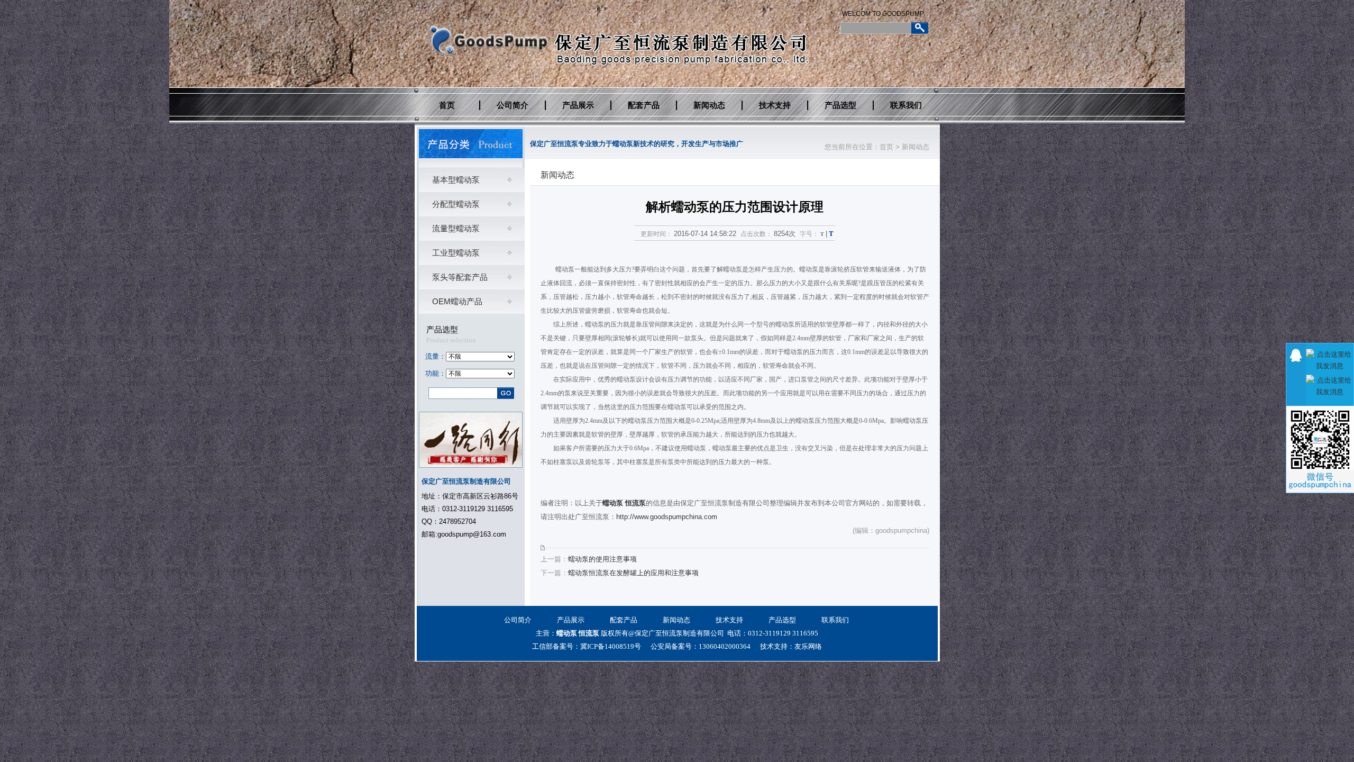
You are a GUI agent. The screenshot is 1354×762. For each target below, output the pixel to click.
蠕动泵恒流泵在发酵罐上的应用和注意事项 (633, 573)
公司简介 (512, 105)
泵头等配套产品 (460, 277)
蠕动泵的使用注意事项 (602, 559)
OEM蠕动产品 (457, 301)
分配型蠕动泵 (456, 203)
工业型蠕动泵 (456, 252)
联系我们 (906, 105)
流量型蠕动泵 (456, 228)
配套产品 (644, 105)
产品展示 (578, 105)
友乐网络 (808, 646)
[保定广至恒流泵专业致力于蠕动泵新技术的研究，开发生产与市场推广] (488, 61)
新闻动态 (709, 105)
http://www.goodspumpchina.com (666, 517)
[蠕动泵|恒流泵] (471, 143)
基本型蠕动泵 (456, 179)
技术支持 (775, 105)
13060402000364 (725, 646)
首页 (447, 105)
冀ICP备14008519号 (610, 646)
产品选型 (840, 105)
